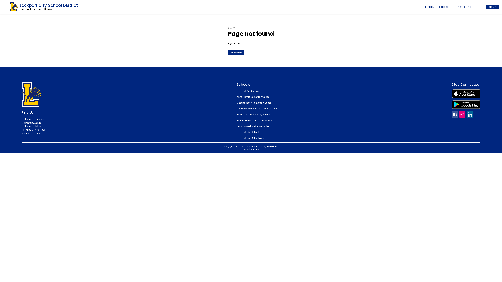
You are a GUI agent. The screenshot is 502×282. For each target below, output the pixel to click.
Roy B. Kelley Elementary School (253, 114)
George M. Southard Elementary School (257, 108)
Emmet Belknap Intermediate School (256, 120)
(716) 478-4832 (34, 133)
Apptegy (256, 149)
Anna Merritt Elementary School (253, 96)
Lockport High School (248, 132)
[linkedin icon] (470, 116)
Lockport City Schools (248, 91)
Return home (236, 52)
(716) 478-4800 (37, 129)
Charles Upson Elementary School (254, 102)
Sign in (492, 6)
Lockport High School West (250, 138)
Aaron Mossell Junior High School (253, 126)
